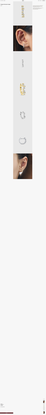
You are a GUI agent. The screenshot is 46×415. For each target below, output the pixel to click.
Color (1, 408)
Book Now (44, 0)
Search (39, 0)
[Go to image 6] (44, 410)
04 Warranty (2, 405)
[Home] (23, 0)
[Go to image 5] (44, 408)
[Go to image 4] (44, 406)
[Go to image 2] (44, 402)
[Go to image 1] (44, 400)
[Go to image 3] (44, 404)
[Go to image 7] (44, 412)
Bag (40, 0)
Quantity (1, 411)
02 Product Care (2, 404)
